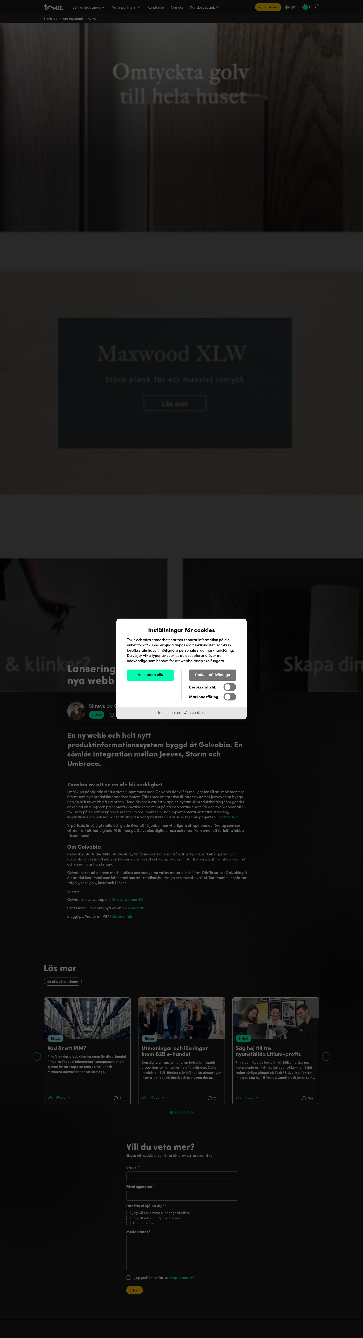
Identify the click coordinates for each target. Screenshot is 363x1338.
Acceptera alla (150, 675)
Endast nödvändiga (212, 675)
